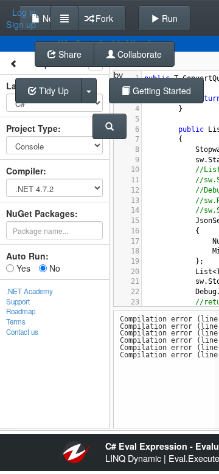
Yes (22, 268)
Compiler (24, 171)
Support (18, 301)
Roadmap (20, 311)
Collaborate (138, 54)
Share (69, 54)
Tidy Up (52, 90)
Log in (24, 12)
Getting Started (160, 90)
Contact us (22, 332)
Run (168, 18)
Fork (103, 18)
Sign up (21, 24)
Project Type (32, 128)
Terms (16, 321)
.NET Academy (29, 291)
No (53, 268)
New (50, 18)
